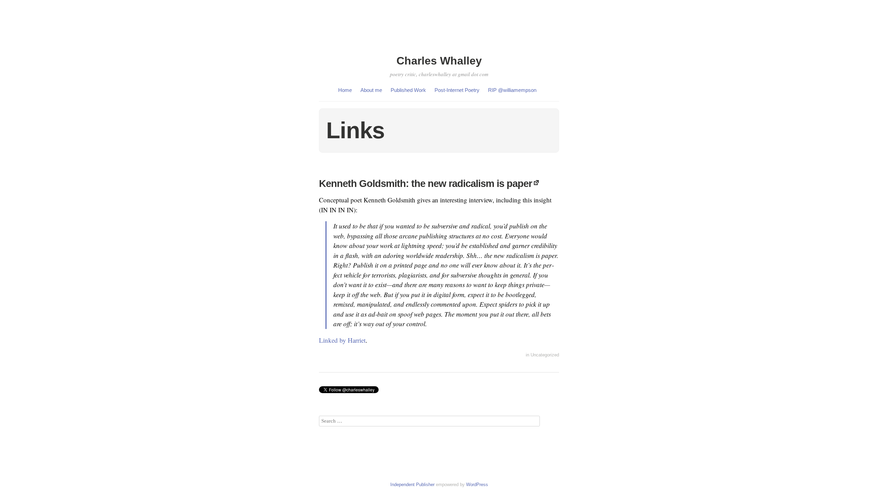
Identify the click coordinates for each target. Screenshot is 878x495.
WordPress (477, 484)
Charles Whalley (439, 61)
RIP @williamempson (512, 90)
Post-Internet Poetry (457, 90)
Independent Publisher (412, 484)
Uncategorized (545, 354)
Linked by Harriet (342, 340)
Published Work (408, 90)
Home (345, 90)
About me (371, 90)
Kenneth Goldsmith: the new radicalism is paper (425, 183)
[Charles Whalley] (439, 49)
